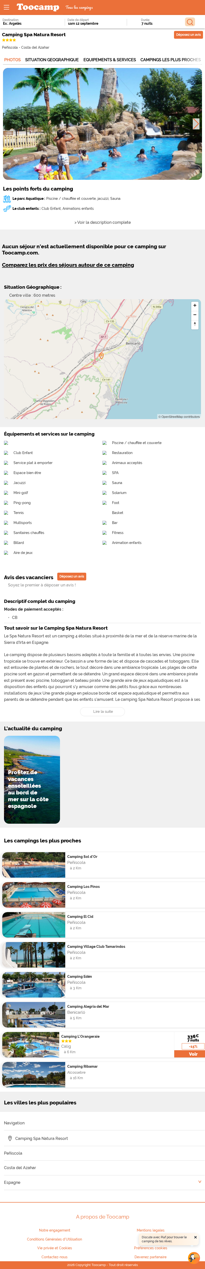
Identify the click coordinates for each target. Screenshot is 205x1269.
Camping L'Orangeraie (80, 1036)
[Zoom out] (194, 314)
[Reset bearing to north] (194, 323)
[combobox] (26, 23)
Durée (145, 20)
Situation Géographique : (33, 287)
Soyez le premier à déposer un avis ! (42, 585)
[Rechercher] (190, 21)
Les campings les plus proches (42, 840)
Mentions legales (150, 1230)
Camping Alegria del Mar (88, 1006)
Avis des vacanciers (28, 577)
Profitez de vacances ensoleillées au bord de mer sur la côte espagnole (28, 789)
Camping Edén (79, 976)
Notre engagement (54, 1230)
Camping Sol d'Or (82, 856)
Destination (10, 20)
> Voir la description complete (102, 222)
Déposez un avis (188, 34)
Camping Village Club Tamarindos (96, 946)
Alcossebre (76, 1072)
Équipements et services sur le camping (49, 434)
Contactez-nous (55, 1257)
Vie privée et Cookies (54, 1248)
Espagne (12, 1182)
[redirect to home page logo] (38, 7)
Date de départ (78, 20)
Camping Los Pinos (83, 886)
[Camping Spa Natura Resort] (101, 356)
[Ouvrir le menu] (6, 7)
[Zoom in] (194, 305)
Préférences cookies (150, 1248)
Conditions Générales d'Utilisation (54, 1239)
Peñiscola (10, 47)
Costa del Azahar (35, 47)
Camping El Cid (80, 916)
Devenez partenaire (150, 1257)
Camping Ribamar (82, 1066)
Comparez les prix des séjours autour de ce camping (68, 265)
